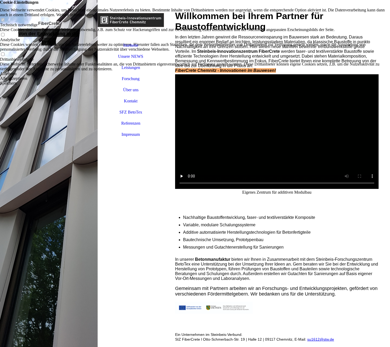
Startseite (130, 45)
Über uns (130, 90)
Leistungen (131, 67)
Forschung (131, 78)
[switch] (2, 20)
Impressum (131, 134)
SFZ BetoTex (130, 112)
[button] (195, 73)
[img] (49, 173)
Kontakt (130, 101)
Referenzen (130, 123)
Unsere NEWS (130, 56)
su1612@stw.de (320, 339)
